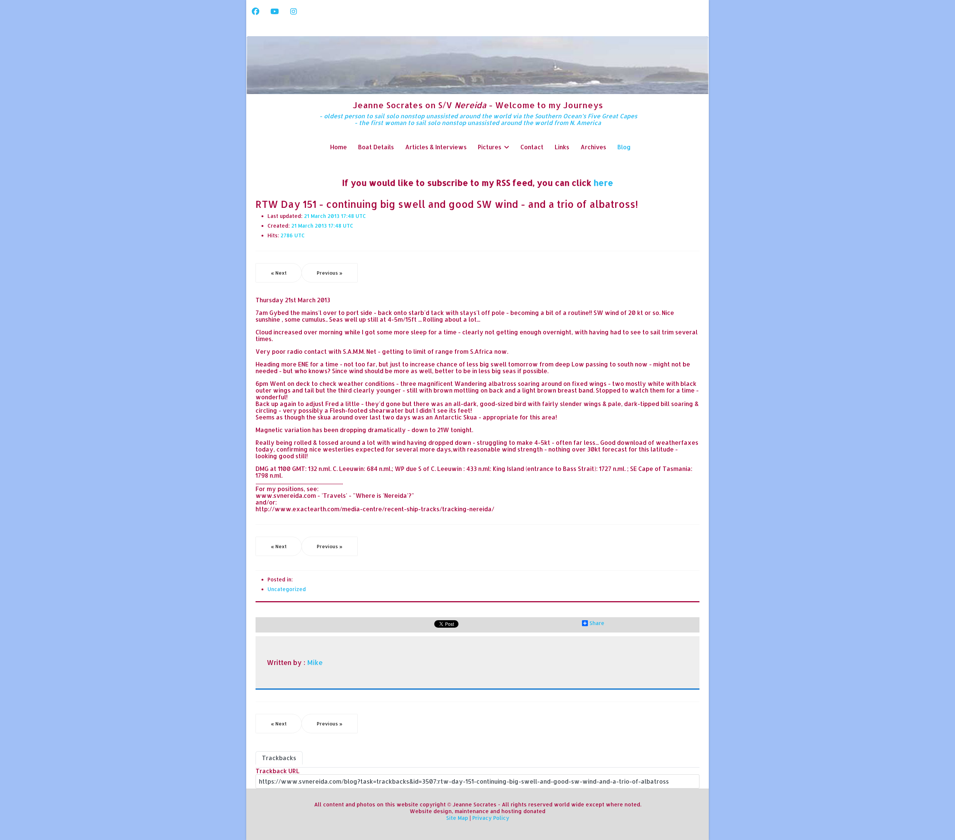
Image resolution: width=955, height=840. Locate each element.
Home (338, 147)
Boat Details (376, 147)
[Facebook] (255, 11)
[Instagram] (293, 11)
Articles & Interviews (436, 147)
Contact (532, 147)
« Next (278, 273)
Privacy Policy (490, 818)
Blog (624, 147)
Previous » (329, 273)
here (603, 182)
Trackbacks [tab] (279, 758)
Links (562, 147)
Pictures (489, 147)
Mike (315, 662)
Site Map (457, 818)
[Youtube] (274, 11)
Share (596, 623)
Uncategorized (286, 589)
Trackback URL (278, 771)
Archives (593, 147)
